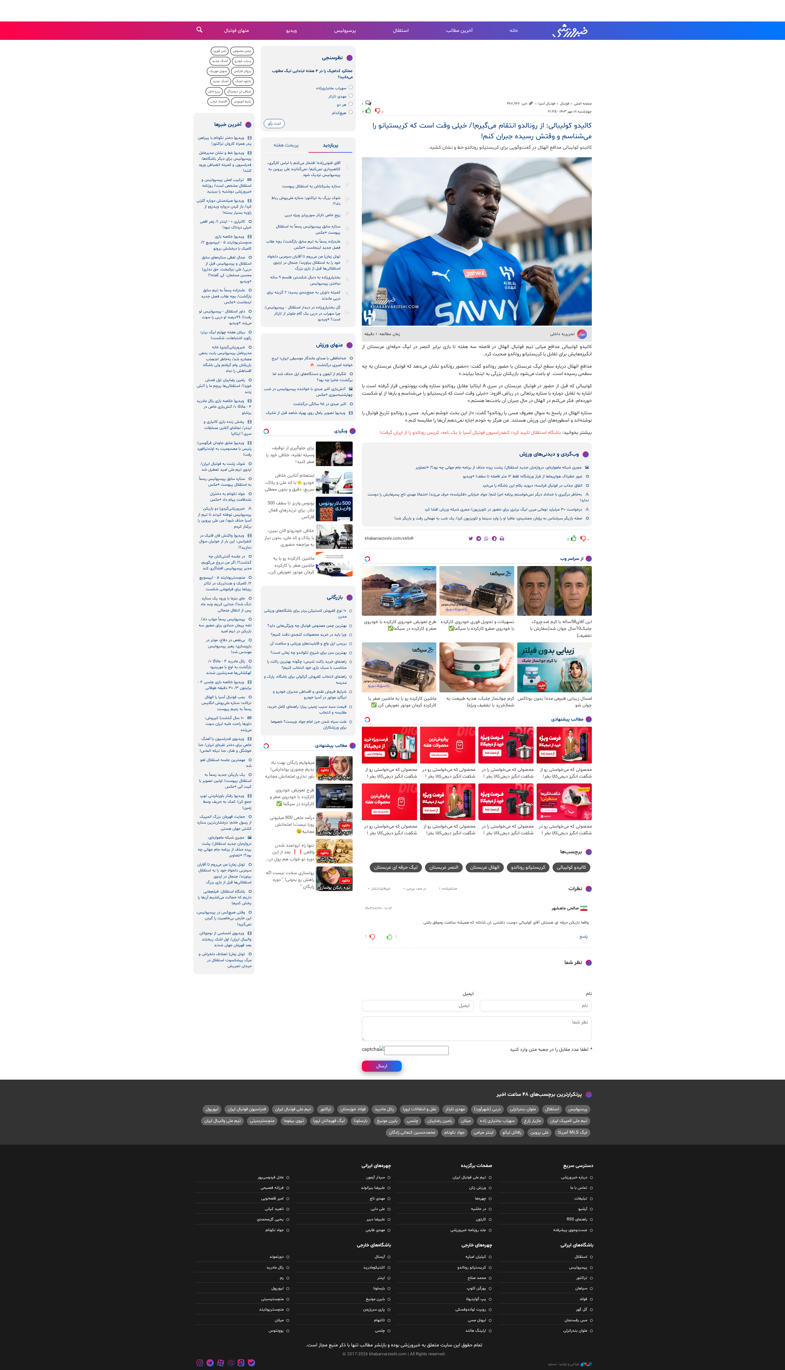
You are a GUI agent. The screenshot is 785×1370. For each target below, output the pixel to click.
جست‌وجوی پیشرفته (570, 1230)
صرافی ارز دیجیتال (239, 91)
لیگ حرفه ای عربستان (396, 867)
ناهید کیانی (274, 1209)
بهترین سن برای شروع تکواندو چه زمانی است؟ (308, 653)
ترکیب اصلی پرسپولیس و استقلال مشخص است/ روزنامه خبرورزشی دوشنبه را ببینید (226, 186)
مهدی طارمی (375, 1230)
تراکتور (325, 1109)
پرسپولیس (345, 30)
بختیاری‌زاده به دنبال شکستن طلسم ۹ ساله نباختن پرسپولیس (305, 280)
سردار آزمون (375, 1177)
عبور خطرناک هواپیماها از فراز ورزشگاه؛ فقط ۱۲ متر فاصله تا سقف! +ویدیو (522, 476)
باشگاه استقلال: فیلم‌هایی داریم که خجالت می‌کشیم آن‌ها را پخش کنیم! (224, 897)
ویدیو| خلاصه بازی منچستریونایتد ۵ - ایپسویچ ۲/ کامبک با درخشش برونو (226, 242)
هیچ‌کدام (339, 113)
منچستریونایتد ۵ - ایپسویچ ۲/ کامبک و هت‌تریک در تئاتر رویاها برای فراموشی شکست (225, 583)
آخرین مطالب (459, 30)
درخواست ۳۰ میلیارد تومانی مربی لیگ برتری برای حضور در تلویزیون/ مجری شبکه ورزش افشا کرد (503, 509)
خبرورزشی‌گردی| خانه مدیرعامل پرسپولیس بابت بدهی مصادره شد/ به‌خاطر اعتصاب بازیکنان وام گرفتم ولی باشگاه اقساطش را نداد (225, 359)
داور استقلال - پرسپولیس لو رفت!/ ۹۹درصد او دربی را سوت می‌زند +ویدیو (225, 317)
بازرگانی (335, 597)
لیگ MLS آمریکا (572, 1132)
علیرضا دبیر (375, 1219)
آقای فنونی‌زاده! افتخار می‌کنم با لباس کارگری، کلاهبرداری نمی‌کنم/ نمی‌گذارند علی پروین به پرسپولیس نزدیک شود (303, 169)
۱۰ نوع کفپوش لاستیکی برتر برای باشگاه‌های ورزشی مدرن (305, 613)
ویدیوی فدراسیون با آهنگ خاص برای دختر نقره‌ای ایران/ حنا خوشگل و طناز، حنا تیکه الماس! (224, 745)
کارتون (481, 1219)
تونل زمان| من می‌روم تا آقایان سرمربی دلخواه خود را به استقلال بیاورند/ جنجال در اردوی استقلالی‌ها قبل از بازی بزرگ (303, 262)
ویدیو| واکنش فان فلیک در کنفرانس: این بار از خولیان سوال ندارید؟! (225, 541)
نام (589, 993)
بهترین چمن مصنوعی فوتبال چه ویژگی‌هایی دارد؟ (307, 626)
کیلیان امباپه (475, 1257)
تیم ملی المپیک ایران (568, 1121)
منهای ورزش (329, 345)
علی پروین (539, 1132)
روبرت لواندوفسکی (470, 1309)
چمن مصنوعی (242, 51)
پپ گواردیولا (476, 1299)
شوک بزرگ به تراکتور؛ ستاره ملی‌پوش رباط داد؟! (305, 201)
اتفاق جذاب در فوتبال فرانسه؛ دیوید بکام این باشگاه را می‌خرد (532, 485)
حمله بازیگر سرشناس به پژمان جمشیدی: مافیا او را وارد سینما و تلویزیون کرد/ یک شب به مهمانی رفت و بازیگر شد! (488, 518)
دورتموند (277, 1257)
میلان (466, 1121)
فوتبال (564, 103)
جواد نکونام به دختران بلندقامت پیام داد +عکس (230, 497)
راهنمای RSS (577, 1219)
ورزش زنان (477, 1188)
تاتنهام (379, 1320)
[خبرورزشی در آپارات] (220, 1364)
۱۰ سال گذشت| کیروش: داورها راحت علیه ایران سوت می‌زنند (228, 724)
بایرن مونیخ (387, 1121)
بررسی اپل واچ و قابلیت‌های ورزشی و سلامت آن (308, 643)
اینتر (381, 1278)
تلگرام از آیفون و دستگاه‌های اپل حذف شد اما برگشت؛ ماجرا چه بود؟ (313, 377)
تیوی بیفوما (294, 1121)
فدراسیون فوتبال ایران (247, 1109)
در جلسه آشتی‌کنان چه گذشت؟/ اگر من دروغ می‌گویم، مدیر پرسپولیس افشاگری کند (226, 562)
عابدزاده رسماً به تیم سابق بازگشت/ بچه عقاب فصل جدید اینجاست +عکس (303, 244)
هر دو (341, 105)
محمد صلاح (477, 1278)
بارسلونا (361, 1121)
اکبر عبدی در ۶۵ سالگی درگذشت (319, 404)
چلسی (412, 1121)
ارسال (381, 1066)
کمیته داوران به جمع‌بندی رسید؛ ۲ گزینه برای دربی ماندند (303, 295)
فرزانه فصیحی (272, 1188)
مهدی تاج (377, 1198)
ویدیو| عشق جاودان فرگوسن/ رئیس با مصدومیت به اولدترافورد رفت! (224, 449)
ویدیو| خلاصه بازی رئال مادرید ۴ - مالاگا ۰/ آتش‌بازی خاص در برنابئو (224, 407)
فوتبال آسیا (546, 103)
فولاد (583, 1299)
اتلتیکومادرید (374, 1267)
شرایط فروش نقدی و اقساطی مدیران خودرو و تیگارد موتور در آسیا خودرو (310, 694)
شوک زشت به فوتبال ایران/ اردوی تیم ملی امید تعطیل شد (226, 467)
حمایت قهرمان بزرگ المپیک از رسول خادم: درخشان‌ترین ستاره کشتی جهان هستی (224, 823)
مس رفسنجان (576, 1320)
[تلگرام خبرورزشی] (210, 1364)
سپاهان (581, 1288)
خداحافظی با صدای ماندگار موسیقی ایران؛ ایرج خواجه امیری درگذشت (312, 362)
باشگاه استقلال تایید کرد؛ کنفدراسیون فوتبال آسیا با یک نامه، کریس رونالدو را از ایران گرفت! (470, 432)
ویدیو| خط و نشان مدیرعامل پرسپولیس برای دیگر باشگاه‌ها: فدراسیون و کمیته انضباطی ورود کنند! (225, 162)
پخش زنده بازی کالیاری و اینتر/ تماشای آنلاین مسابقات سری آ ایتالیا (227, 428)
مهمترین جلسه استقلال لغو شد (225, 763)
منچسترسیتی (262, 1121)
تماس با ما (578, 1188)
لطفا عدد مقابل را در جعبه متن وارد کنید (551, 1049)
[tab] (330, 146)
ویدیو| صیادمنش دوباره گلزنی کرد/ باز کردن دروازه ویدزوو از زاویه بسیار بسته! (224, 207)
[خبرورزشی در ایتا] (241, 1364)
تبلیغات (580, 1198)
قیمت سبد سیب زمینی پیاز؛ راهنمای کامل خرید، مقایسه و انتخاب (307, 709)
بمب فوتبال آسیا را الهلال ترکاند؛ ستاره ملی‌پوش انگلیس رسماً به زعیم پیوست (226, 703)
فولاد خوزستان (353, 1109)
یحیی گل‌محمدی (270, 1219)
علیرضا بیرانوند (373, 1188)
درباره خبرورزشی (574, 1177)
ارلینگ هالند (475, 1331)
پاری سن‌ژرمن (374, 1309)
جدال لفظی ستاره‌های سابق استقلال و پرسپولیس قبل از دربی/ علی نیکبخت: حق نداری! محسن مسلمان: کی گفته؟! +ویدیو (226, 269)
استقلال (401, 30)
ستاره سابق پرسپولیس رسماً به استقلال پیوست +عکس (308, 229)
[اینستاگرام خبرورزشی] (200, 1364)
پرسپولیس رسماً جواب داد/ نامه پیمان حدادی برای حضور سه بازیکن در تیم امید (225, 625)
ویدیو (291, 30)
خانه (514, 30)
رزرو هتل (214, 91)
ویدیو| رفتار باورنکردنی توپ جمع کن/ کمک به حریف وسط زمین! (225, 802)
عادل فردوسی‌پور (271, 1177)
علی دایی (378, 1209)
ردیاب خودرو (243, 61)
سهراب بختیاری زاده (497, 1121)
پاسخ (584, 936)
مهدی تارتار (337, 96)
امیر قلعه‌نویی (272, 1198)
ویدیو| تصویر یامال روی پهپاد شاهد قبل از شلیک (305, 413)
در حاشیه (478, 1209)
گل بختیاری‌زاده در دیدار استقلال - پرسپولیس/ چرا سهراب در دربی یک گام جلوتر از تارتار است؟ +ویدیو (302, 313)
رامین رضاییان (439, 1121)
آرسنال (380, 1257)
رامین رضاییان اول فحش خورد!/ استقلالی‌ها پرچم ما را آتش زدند (224, 386)
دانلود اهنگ (243, 81)
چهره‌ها (480, 1198)
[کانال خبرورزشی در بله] (251, 1364)
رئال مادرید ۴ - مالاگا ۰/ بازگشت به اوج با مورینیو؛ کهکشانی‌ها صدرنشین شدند (228, 667)
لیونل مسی (477, 1320)
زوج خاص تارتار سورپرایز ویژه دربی (312, 215)
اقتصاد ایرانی (218, 101)
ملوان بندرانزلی (523, 1109)
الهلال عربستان (485, 867)
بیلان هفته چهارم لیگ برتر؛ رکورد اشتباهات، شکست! (225, 335)
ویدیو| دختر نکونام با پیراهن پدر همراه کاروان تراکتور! (224, 141)
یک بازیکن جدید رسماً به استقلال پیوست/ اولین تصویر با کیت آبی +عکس (225, 781)
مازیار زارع (532, 1121)
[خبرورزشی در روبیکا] (231, 1364)
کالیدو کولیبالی (571, 867)
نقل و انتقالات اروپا (419, 1109)
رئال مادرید (384, 1109)
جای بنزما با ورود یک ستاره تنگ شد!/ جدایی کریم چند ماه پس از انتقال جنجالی (226, 604)
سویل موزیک (218, 71)
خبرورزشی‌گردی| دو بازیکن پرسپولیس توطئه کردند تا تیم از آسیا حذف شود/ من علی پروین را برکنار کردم (224, 517)
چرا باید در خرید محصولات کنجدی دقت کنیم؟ (309, 634)
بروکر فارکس (242, 71)
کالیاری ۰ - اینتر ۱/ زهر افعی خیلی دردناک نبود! (225, 224)
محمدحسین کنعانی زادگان (412, 1132)
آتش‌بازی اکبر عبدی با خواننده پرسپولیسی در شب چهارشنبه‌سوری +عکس (308, 392)
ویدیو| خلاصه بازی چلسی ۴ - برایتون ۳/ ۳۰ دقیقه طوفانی (224, 685)
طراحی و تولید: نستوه (563, 1364)
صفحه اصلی (583, 103)
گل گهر (581, 1309)
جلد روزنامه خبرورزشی (468, 1230)
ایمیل (468, 993)
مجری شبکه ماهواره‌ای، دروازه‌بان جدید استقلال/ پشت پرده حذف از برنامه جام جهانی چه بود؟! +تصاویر (498, 467)
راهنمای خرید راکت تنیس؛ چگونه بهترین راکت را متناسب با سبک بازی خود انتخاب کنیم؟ (307, 664)
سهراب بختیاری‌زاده (331, 88)
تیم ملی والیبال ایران (222, 1121)
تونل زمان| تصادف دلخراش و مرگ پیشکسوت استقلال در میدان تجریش (225, 960)
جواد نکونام (454, 1132)
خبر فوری (219, 51)
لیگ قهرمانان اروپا (329, 1121)
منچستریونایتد (271, 1309)
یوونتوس (276, 1331)
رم (282, 1278)
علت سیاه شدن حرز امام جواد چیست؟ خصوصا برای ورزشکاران (309, 724)
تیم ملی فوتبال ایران (293, 1109)
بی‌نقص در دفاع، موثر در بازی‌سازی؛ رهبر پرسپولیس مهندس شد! (228, 646)
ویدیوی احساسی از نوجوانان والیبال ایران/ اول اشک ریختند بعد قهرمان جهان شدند (225, 939)
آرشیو (582, 1209)
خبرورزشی (570, 30)
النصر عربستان (443, 867)
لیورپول (212, 1109)
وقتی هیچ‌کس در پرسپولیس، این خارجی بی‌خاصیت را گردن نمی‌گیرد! (223, 918)
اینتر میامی (483, 1132)
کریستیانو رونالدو (528, 867)
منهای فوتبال (236, 30)
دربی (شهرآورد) (487, 1109)
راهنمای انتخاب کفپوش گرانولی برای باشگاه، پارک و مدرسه (305, 679)
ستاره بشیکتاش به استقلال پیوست (311, 186)
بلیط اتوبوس (242, 101)
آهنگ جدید (220, 61)
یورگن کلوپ (476, 1288)
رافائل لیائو (512, 1132)
